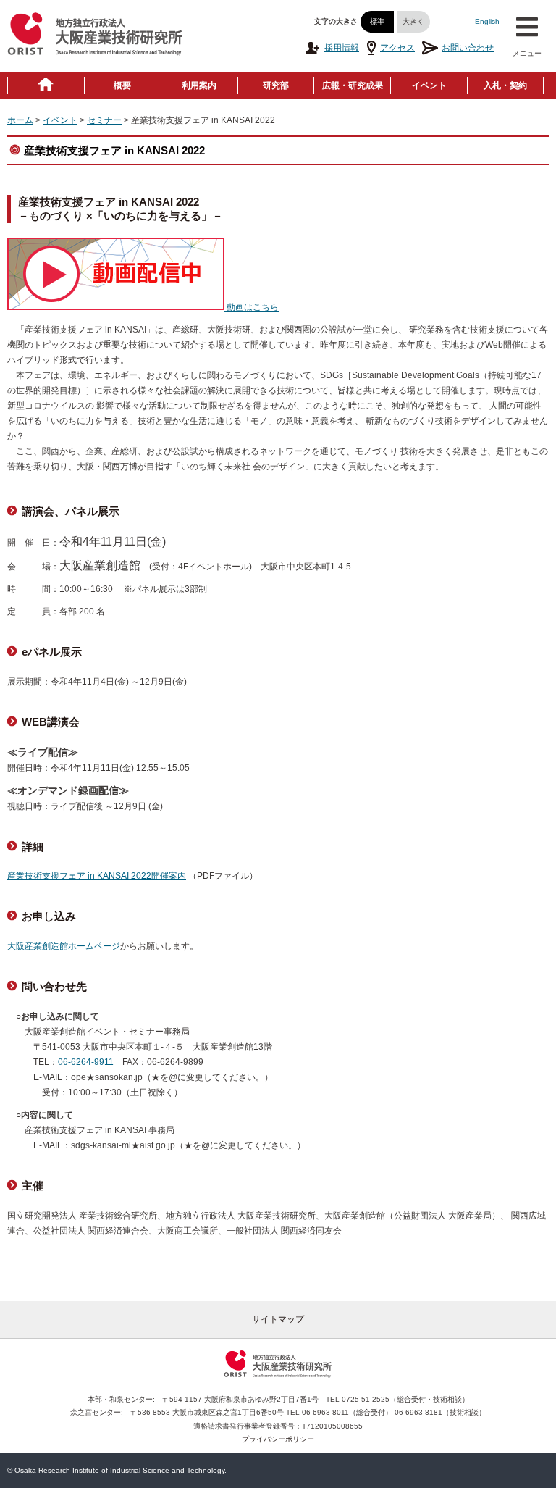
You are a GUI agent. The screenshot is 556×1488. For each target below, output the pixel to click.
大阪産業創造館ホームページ (63, 946)
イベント (429, 85)
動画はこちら (251, 307)
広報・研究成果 (352, 85)
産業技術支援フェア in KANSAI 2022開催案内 (96, 876)
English (487, 21)
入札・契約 (505, 85)
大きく (413, 21)
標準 (377, 21)
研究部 (276, 85)
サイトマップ (278, 1319)
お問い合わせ (468, 48)
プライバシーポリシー (278, 1439)
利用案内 (199, 85)
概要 (122, 85)
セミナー (104, 120)
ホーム (20, 120)
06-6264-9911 (86, 1062)
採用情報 (341, 48)
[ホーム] (46, 85)
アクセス (397, 48)
